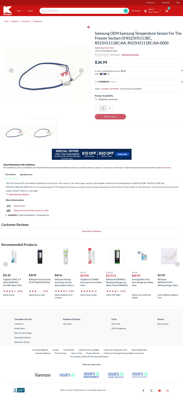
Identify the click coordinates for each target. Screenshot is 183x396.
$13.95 (161, 275)
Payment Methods (43, 353)
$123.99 (109, 272)
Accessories (26, 21)
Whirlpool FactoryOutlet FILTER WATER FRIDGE (40, 281)
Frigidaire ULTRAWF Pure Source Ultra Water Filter (91, 282)
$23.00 (84, 275)
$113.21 (111, 275)
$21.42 (6, 275)
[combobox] (84, 11)
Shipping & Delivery (22, 337)
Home (6, 21)
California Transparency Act (115, 350)
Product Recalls (93, 353)
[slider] (9, 290)
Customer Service (23, 319)
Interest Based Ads (139, 350)
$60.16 (58, 275)
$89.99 (135, 272)
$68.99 (136, 275)
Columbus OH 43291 (110, 89)
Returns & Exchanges (23, 333)
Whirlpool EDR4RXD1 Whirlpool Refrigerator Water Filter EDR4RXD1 (117, 282)
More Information (15, 200)
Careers (56, 350)
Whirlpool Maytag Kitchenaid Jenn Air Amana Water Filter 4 (64, 282)
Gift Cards (67, 324)
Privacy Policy (61, 353)
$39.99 (32, 275)
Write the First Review (130, 55)
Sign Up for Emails (21, 342)
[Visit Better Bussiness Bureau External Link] (19, 390)
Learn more (166, 167)
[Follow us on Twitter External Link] (151, 390)
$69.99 (83, 272)
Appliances (15, 21)
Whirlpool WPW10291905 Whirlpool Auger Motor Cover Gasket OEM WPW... (168, 282)
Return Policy (19, 206)
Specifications (26, 174)
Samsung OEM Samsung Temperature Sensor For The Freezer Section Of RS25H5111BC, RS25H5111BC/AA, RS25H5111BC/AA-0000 (138, 38)
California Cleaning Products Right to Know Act (124, 353)
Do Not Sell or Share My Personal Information (89, 356)
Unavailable (113, 99)
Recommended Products (19, 245)
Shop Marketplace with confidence (19, 165)
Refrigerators (37, 21)
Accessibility (69, 350)
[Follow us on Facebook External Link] (143, 390)
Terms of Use (76, 353)
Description (10, 174)
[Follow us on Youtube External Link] (159, 390)
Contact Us (19, 324)
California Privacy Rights (89, 350)
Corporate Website (40, 350)
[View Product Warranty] (8, 206)
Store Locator (163, 324)
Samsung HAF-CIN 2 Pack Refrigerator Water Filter (143, 282)
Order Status (19, 328)
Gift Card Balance (118, 328)
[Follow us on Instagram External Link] (167, 390)
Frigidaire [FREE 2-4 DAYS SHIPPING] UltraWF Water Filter (12, 282)
